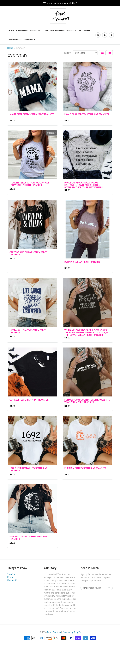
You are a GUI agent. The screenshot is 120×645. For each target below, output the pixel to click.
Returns (10, 577)
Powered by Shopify (71, 632)
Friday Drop (29, 39)
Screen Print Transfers (27, 30)
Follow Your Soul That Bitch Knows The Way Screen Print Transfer (87, 401)
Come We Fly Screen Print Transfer (29, 400)
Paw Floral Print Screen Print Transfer (86, 114)
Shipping (11, 574)
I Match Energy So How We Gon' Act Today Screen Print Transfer (29, 183)
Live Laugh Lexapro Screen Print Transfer (28, 331)
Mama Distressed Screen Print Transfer (32, 114)
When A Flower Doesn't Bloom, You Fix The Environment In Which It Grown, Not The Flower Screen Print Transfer (87, 332)
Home (11, 30)
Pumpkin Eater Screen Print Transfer (85, 468)
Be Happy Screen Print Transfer (82, 262)
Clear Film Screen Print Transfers (59, 30)
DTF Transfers (84, 30)
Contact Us (12, 580)
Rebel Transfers (54, 632)
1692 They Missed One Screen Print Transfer (28, 469)
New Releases (15, 39)
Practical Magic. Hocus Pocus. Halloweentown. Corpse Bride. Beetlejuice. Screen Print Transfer (83, 185)
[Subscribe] (109, 587)
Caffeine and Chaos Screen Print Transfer (28, 253)
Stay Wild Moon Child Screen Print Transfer (29, 537)
